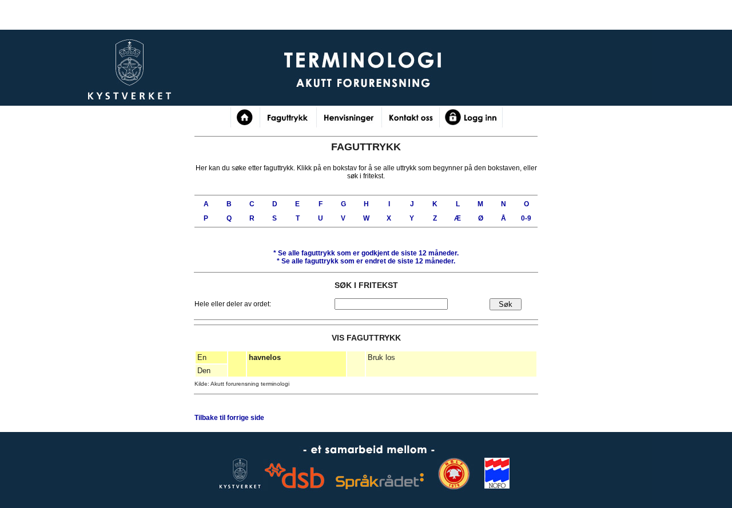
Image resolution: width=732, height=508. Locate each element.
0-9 (526, 218)
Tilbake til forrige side (229, 418)
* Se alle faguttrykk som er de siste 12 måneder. (366, 253)
